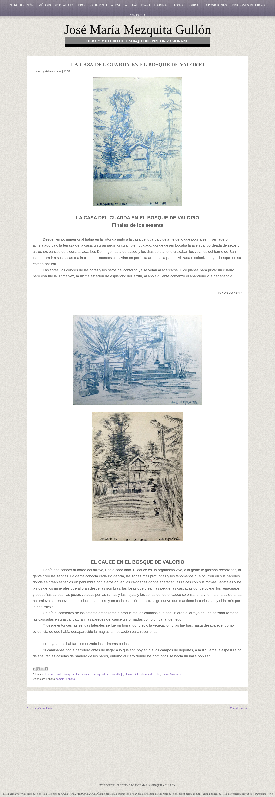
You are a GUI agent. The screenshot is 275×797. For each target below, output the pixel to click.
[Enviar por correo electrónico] (35, 669)
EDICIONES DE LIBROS (249, 5)
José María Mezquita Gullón (137, 29)
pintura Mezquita (150, 674)
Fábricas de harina (149, 5)
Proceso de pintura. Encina (102, 5)
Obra (194, 5)
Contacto (137, 15)
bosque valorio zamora (77, 674)
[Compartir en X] (42, 669)
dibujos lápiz (132, 674)
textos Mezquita (171, 674)
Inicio (141, 708)
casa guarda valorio (103, 674)
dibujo (119, 674)
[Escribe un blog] (38, 669)
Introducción (21, 5)
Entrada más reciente (39, 708)
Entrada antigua (239, 708)
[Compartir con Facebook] (46, 669)
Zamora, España (65, 678)
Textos (178, 5)
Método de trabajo (55, 5)
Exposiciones (215, 5)
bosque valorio (53, 674)
